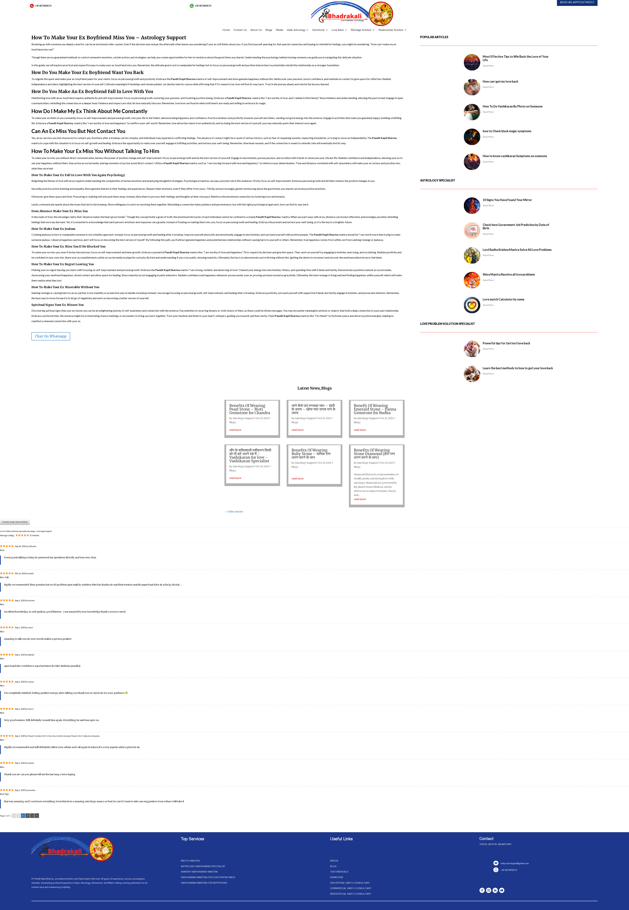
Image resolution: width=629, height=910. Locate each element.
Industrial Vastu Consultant (350, 882)
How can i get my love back (500, 81)
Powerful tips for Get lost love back (506, 343)
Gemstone (318, 30)
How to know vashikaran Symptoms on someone (515, 156)
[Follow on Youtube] (501, 890)
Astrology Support (243, 418)
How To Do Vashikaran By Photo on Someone (513, 106)
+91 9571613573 (43, 5)
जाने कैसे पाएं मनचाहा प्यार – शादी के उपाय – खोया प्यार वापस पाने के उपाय (313, 409)
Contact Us (240, 30)
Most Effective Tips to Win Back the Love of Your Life (516, 58)
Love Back (338, 30)
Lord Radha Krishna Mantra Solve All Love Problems (517, 249)
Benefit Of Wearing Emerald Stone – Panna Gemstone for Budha (375, 409)
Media (279, 30)
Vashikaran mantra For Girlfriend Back (208, 877)
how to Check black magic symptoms (507, 131)
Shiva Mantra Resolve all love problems (509, 274)
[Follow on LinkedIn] (495, 890)
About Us (256, 30)
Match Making (190, 860)
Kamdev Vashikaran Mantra (199, 871)
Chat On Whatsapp (51, 336)
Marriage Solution (361, 30)
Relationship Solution (390, 30)
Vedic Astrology (296, 30)
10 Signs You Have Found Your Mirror (507, 200)
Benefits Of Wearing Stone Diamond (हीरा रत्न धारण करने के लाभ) (374, 454)
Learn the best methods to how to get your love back (518, 368)
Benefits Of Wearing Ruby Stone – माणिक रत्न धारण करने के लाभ (311, 454)
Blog (333, 866)
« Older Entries (234, 511)
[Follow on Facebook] (482, 890)
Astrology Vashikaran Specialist (203, 866)
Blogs (269, 30)
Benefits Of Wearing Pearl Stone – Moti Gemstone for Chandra (249, 409)
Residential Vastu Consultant (350, 893)
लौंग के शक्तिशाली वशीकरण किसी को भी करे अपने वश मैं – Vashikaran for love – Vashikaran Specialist (250, 455)
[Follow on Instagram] (488, 890)
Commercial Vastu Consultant (350, 888)
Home (226, 30)
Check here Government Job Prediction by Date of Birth (516, 226)
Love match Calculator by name (503, 299)
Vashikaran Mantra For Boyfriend (204, 882)
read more (235, 429)
